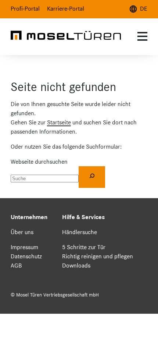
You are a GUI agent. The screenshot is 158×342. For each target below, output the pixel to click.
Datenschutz (26, 256)
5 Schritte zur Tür (83, 247)
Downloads (76, 265)
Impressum (24, 247)
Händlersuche (79, 232)
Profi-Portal (25, 8)
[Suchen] (92, 177)
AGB (16, 265)
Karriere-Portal (65, 8)
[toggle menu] (141, 36)
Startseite (59, 122)
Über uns (22, 232)
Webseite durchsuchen (39, 161)
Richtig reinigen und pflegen (97, 256)
